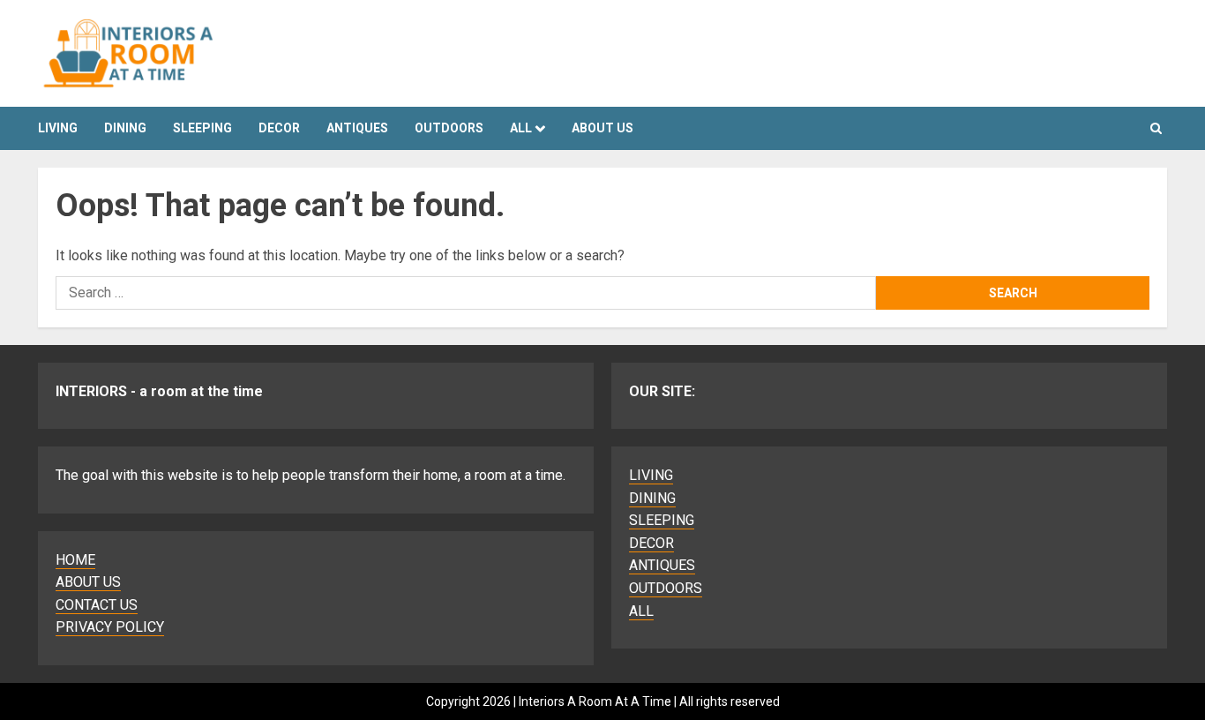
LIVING (58, 128)
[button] (1156, 128)
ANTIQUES (357, 128)
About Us (602, 128)
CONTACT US (97, 604)
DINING (125, 128)
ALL (521, 128)
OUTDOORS (449, 128)
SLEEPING (202, 128)
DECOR (279, 128)
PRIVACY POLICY (110, 627)
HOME (75, 559)
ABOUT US (88, 582)
